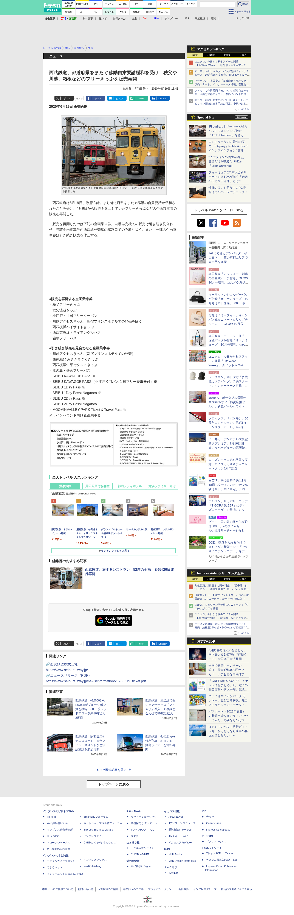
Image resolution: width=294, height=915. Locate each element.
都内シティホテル (130, 486)
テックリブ (170, 867)
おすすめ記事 (206, 641)
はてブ (119, 98)
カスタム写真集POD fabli (221, 859)
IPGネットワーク (212, 848)
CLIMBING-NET (140, 854)
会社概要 (183, 889)
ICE (204, 811)
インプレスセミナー (95, 836)
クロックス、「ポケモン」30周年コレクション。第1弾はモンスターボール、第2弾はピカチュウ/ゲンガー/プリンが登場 (228, 427)
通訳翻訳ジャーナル (180, 829)
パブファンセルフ (216, 841)
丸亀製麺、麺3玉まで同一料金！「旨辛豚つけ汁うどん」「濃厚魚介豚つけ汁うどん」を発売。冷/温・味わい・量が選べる (221, 589)
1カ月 (243, 54)
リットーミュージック (144, 816)
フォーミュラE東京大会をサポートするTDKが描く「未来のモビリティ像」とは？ (228, 177)
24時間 (211, 54)
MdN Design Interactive (182, 860)
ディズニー (171, 18)
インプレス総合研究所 (60, 829)
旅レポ (103, 18)
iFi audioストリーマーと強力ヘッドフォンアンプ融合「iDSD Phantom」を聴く (228, 131)
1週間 (227, 54)
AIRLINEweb (176, 816)
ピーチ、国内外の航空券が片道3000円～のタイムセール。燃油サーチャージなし (228, 526)
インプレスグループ (205, 889)
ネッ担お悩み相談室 (58, 849)
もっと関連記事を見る (111, 770)
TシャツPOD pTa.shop (220, 853)
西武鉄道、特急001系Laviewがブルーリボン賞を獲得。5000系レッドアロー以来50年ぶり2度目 (90, 709)
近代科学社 (133, 860)
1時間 (195, 54)
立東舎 (135, 836)
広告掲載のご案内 (108, 889)
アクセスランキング (210, 49)
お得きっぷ (119, 18)
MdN (167, 849)
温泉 (134, 18)
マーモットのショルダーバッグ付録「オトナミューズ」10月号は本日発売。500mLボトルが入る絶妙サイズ (222, 75)
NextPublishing (92, 866)
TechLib (173, 872)
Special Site (205, 117)
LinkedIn (162, 98)
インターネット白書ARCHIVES (65, 873)
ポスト (67, 98)
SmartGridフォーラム (96, 816)
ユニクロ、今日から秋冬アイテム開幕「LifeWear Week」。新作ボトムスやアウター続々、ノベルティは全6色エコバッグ (222, 65)
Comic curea (213, 823)
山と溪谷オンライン (142, 848)
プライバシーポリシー (161, 889)
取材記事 (88, 18)
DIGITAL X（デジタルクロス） (101, 842)
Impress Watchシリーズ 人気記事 (220, 573)
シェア (98, 98)
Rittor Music (134, 811)
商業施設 (200, 18)
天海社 (210, 816)
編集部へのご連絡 (133, 889)
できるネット (54, 867)
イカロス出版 (172, 811)
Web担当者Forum (57, 823)
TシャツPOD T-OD (142, 829)
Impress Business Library (98, 829)
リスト (79, 98)
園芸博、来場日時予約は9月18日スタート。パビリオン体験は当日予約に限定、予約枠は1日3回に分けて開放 (222, 103)
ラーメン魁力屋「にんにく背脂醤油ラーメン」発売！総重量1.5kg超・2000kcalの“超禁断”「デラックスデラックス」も (222, 627)
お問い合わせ (85, 889)
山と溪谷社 (133, 842)
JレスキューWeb (178, 836)
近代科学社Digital (141, 866)
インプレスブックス (95, 859)
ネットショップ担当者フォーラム (103, 823)
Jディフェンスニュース (182, 823)
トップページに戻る (113, 784)
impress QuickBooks (218, 829)
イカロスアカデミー (180, 842)
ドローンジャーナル (58, 842)
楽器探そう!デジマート (144, 823)
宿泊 (213, 18)
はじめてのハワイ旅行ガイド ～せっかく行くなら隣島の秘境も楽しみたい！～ (228, 731)
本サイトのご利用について (57, 889)
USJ (186, 18)
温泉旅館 (65, 486)
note (141, 98)
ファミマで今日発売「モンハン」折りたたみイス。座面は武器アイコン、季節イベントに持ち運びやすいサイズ (222, 94)
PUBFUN (207, 836)
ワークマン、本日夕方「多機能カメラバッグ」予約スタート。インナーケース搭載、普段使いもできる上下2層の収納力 (222, 84)
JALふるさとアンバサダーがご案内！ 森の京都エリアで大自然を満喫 (228, 257)
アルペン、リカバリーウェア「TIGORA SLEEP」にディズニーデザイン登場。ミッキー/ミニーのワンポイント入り (228, 509)
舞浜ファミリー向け (162, 486)
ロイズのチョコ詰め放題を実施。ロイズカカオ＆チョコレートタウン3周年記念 (228, 464)
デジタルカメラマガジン (61, 860)
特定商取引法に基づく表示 (236, 889)
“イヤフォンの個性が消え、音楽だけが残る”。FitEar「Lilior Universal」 (227, 161)
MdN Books (175, 854)
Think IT (51, 816)
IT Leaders (53, 836)
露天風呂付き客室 (97, 486)
